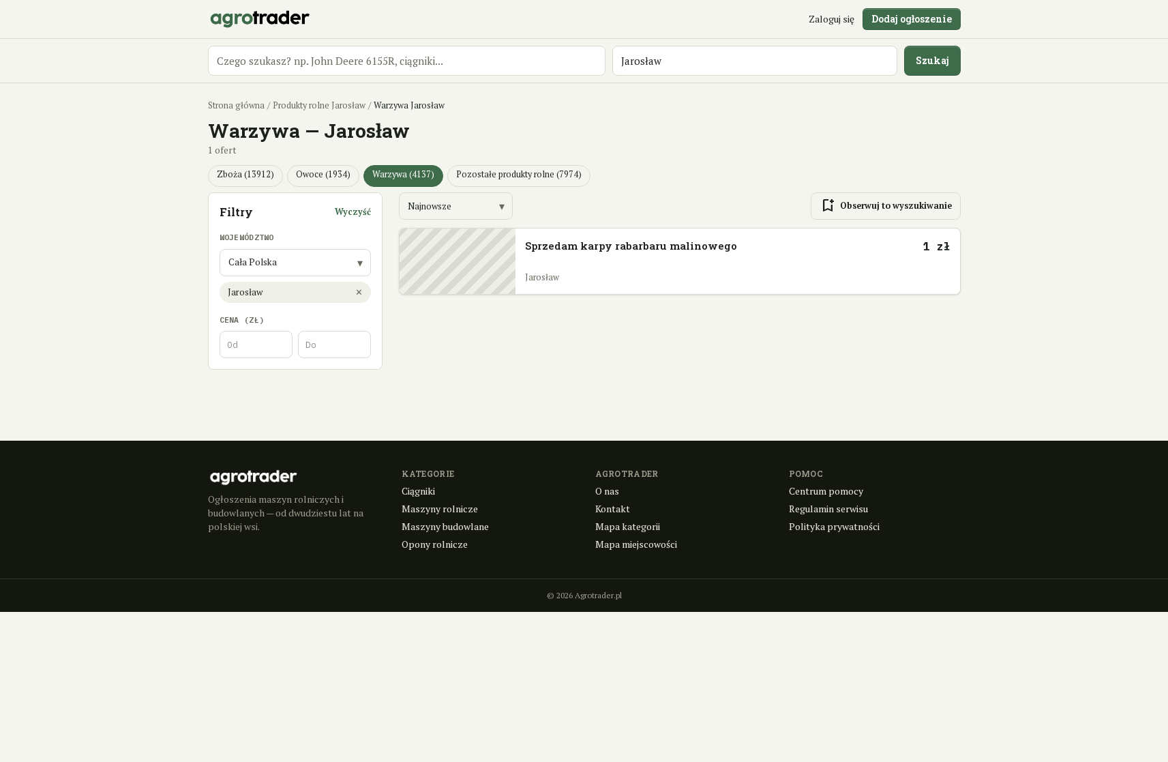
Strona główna (236, 105)
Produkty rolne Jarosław (319, 105)
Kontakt (612, 508)
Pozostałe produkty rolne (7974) (519, 174)
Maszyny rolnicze (440, 508)
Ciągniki (418, 490)
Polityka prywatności (834, 526)
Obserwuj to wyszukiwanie (886, 206)
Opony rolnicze (435, 544)
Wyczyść (353, 212)
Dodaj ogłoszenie (911, 18)
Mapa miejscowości (636, 544)
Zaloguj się (831, 18)
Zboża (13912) (245, 174)
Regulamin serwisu (828, 508)
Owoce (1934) (323, 174)
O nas (607, 490)
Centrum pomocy (826, 490)
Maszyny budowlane (445, 526)
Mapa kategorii (627, 526)
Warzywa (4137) (403, 174)
